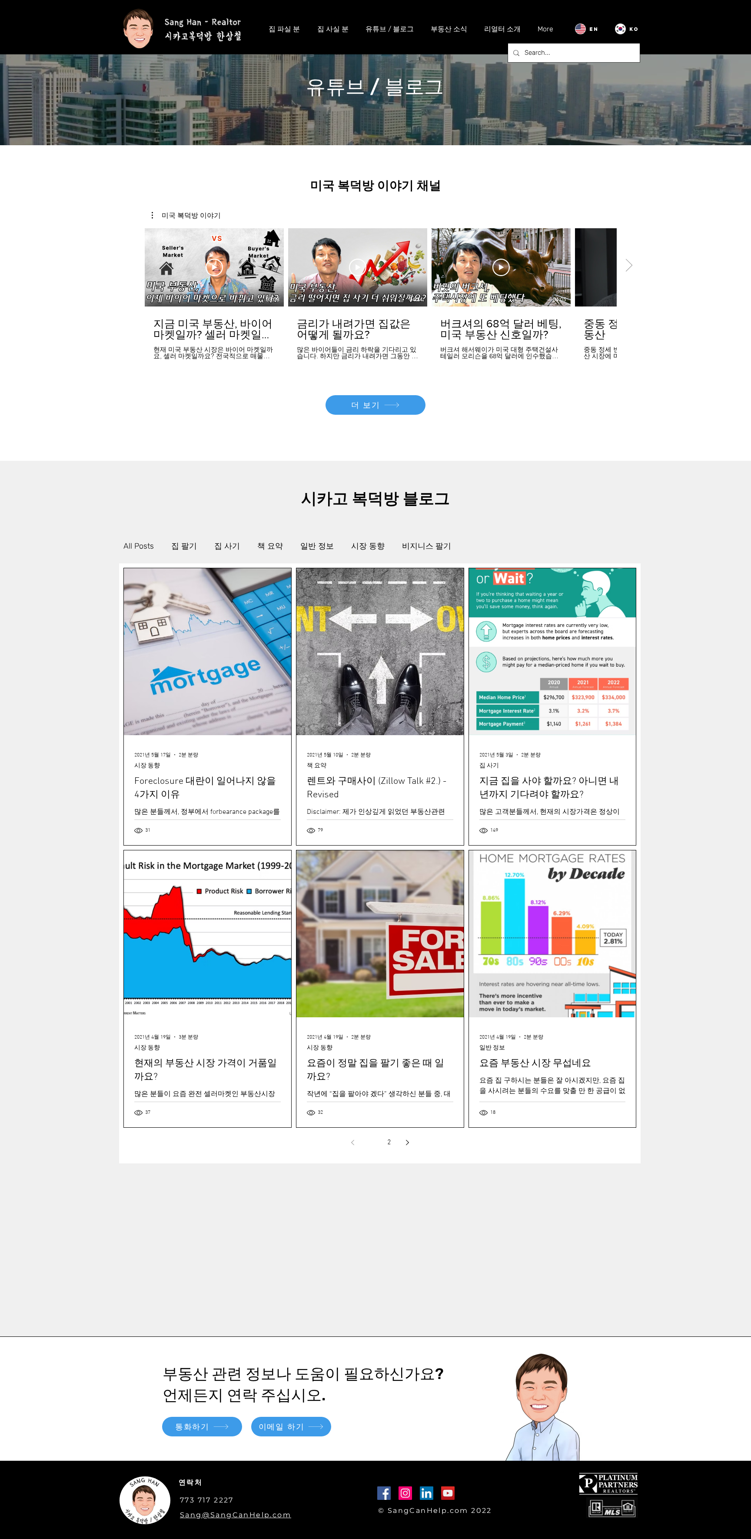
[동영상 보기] (214, 267)
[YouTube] (448, 1493)
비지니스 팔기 (426, 546)
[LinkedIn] (426, 1493)
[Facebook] (384, 1493)
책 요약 (270, 546)
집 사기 (227, 546)
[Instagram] (405, 1493)
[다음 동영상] (629, 266)
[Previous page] (352, 1142)
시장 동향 (368, 546)
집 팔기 (184, 546)
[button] (186, 215)
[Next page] (407, 1142)
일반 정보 (317, 546)
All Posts (138, 546)
